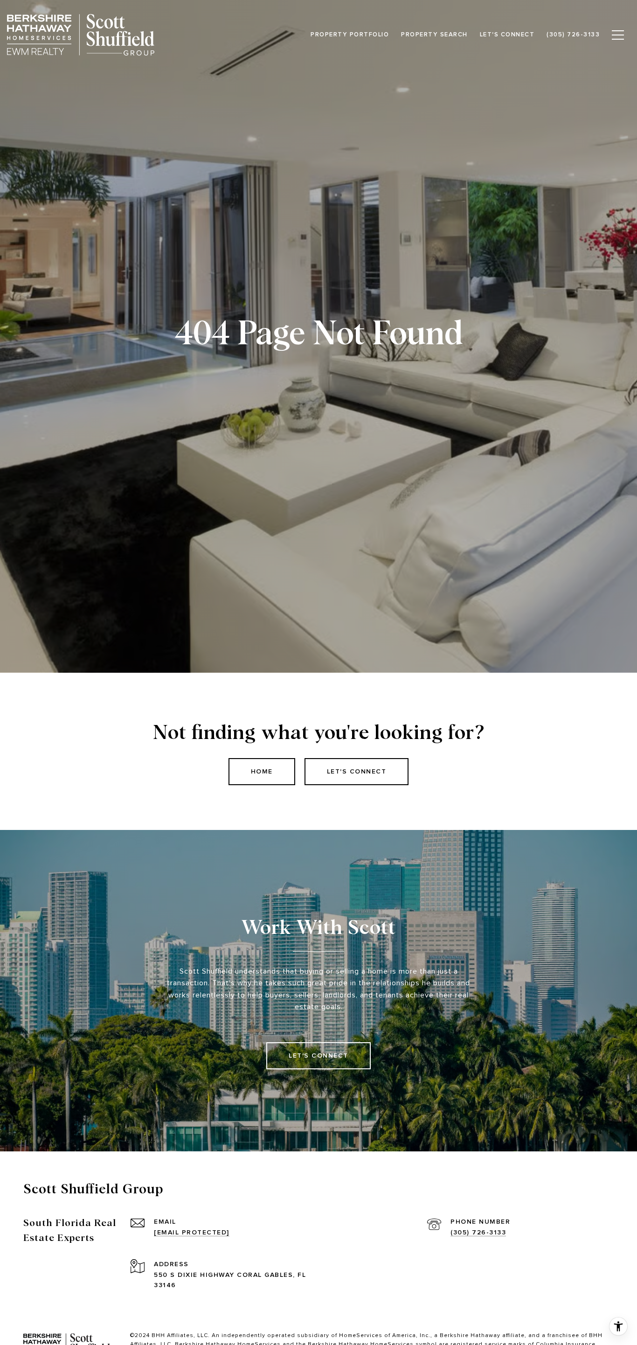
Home (262, 771)
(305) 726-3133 (478, 1232)
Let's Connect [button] (357, 771)
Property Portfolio (350, 34)
